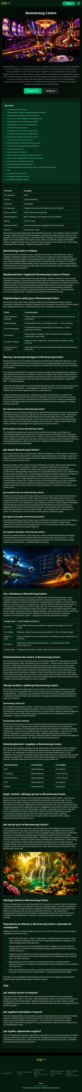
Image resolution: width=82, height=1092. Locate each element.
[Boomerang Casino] (6, 3)
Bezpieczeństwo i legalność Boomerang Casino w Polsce (26, 112)
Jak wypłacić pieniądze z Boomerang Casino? (22, 137)
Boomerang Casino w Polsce (17, 109)
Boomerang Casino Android (16, 152)
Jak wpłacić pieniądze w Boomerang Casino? (22, 134)
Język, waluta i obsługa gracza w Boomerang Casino (25, 158)
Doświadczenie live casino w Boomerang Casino (23, 143)
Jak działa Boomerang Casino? (17, 128)
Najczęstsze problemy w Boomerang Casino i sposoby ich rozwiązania (31, 167)
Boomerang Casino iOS (15, 149)
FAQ (8, 170)
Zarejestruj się (32, 91)
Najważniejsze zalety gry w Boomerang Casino (23, 115)
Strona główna (6, 1073)
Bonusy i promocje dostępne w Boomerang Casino (24, 119)
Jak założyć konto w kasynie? (17, 173)
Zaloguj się (50, 91)
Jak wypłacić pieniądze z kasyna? (18, 176)
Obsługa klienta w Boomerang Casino (20, 164)
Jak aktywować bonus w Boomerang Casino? (22, 122)
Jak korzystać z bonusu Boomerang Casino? (22, 125)
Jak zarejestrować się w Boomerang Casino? (22, 131)
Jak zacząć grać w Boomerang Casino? (20, 161)
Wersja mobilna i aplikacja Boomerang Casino (23, 146)
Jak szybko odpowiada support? (18, 179)
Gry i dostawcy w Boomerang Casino (20, 140)
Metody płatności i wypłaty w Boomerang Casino (24, 155)
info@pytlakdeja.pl (41, 1086)
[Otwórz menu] (78, 3)
